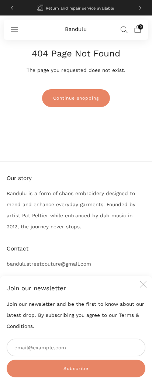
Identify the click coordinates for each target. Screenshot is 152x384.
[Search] (124, 29)
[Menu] (14, 29)
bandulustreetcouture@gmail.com (49, 264)
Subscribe (76, 368)
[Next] (139, 8)
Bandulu (76, 29)
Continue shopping (76, 98)
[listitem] (76, 7)
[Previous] (12, 8)
